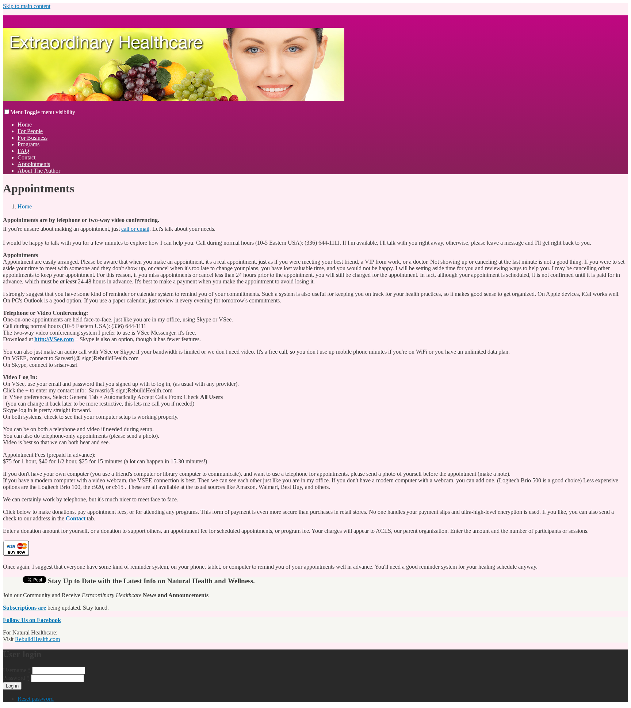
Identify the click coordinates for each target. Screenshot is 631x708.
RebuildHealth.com (37, 639)
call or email (135, 229)
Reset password (36, 699)
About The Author (39, 170)
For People (30, 131)
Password (16, 678)
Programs (28, 144)
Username (17, 670)
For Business (32, 138)
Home (25, 124)
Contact (26, 157)
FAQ (23, 151)
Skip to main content (26, 6)
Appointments (34, 164)
